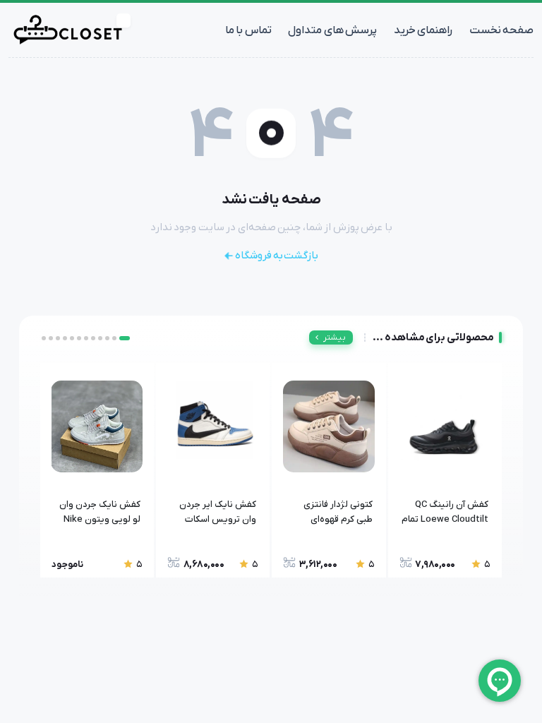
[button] (124, 338)
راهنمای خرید (423, 30)
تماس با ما (248, 30)
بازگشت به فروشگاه (276, 256)
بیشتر (334, 337)
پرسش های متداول (332, 30)
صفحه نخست (501, 30)
